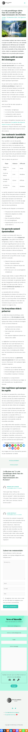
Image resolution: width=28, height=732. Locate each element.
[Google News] (12, 448)
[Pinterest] (12, 445)
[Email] (21, 445)
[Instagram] (18, 445)
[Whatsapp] (15, 445)
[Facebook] (4, 445)
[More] (18, 448)
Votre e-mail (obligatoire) (14, 632)
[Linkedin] (10, 445)
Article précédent (14, 460)
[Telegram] (24, 445)
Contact (7, 712)
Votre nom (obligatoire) (14, 626)
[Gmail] (10, 448)
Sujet (14, 639)
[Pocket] (15, 448)
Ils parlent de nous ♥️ (11, 714)
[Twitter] (15, 708)
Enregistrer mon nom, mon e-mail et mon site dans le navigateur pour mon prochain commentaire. (13, 600)
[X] (7, 445)
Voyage (4, 17)
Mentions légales (14, 712)
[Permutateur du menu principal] (24, 3)
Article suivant (14, 464)
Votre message (14, 646)
